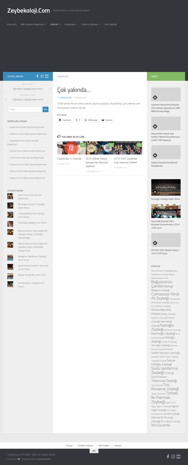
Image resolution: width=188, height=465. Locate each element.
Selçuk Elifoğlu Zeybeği (163, 362)
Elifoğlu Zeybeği (168, 314)
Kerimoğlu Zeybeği (163, 333)
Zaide (160, 413)
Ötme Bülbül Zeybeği (170, 421)
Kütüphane (70, 24)
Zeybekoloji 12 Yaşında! (69, 159)
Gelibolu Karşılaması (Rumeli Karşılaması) (164, 164)
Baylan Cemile (163, 278)
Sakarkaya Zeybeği (158, 360)
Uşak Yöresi (171, 402)
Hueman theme (44, 459)
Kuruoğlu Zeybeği (160, 345)
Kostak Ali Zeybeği (169, 341)
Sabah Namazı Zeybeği (165, 352)
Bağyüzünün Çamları (162, 284)
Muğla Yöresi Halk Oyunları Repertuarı (27, 178)
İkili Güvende (160, 425)
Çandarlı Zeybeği (171, 414)
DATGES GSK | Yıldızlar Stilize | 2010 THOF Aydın (165, 252)
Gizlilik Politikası (85, 445)
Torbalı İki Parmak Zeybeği (164, 397)
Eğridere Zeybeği (159, 317)
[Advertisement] (94, 49)
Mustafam (168, 349)
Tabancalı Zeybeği (164, 380)
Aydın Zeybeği (163, 274)
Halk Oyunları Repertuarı (32, 24)
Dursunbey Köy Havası (161, 311)
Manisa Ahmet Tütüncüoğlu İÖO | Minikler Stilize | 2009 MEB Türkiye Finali (33, 247)
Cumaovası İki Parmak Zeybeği (165, 300)
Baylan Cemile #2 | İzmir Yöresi (32, 275)
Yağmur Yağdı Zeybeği (165, 408)
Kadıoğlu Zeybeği (162, 327)
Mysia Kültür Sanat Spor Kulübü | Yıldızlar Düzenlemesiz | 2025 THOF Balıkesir (165, 137)
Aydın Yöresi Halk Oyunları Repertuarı (27, 127)
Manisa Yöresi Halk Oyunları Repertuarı (28, 171)
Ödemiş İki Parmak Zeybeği (162, 419)
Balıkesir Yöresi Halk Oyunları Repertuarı (28, 134)
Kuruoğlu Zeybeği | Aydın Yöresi (165, 199)
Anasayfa (11, 24)
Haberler (54, 24)
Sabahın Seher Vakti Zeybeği (164, 356)
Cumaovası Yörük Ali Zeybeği (165, 296)
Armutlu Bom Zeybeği (161, 270)
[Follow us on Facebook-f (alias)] (37, 76)
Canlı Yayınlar (110, 24)
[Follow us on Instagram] (42, 76)
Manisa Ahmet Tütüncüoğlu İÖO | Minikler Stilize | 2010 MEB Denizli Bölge (33, 234)
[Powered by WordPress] (19, 459)
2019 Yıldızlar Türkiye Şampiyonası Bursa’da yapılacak (97, 162)
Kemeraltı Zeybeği (172, 329)
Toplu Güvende (158, 393)
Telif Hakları (103, 445)
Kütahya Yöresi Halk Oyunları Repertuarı (28, 164)
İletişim (118, 445)
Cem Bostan (66, 97)
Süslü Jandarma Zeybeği (164, 370)
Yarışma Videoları (89, 24)
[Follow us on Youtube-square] (46, 76)
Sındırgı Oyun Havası (162, 375)
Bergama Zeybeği (160, 290)
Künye (70, 445)
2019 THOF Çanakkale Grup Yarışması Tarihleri (125, 160)
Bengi (169, 286)
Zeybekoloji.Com (28, 10)
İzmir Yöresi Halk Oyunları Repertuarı (27, 157)
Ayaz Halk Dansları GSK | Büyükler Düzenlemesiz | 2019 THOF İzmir (165, 225)
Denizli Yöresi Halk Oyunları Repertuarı (27, 151)
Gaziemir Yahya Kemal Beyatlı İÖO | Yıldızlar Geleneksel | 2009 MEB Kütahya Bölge (165, 108)
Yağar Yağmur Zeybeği (160, 406)
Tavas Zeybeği (157, 385)
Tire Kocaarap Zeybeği (165, 387)
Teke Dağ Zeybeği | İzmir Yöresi (32, 222)
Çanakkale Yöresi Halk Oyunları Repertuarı (22, 142)
